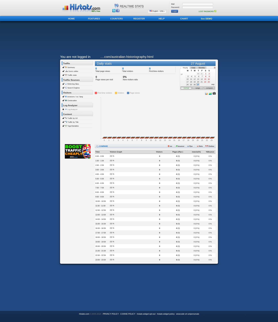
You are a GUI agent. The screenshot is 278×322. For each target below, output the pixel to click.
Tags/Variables (73, 126)
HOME (71, 18)
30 (198, 74)
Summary (71, 67)
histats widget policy (166, 314)
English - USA (158, 11)
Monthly (202, 68)
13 (198, 79)
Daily (193, 68)
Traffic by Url (72, 118)
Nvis (201, 146)
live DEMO (206, 18)
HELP (162, 18)
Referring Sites (73, 84)
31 (202, 74)
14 (202, 79)
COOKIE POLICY (127, 314)
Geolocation (72, 100)
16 (209, 79)
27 (198, 85)
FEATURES (94, 18)
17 (187, 82)
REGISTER (139, 18)
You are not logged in (75, 57)
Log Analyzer (72, 109)
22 (205, 82)
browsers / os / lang (75, 97)
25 (191, 85)
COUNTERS (116, 18)
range (197, 88)
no (170, 146)
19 (194, 82)
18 (191, 82)
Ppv (191, 146)
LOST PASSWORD (206, 11)
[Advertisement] (138, 39)
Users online (73, 71)
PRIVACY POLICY (111, 314)
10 (187, 79)
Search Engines (73, 88)
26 (194, 85)
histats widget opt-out (146, 314)
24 (187, 85)
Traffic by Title (73, 122)
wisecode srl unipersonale (187, 314)
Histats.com (84, 314)
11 (191, 79)
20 (198, 82)
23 (209, 82)
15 (205, 79)
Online (211, 146)
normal (186, 88)
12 (194, 79)
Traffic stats (72, 75)
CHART (184, 18)
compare (209, 88)
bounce (180, 146)
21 (202, 82)
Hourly (185, 68)
